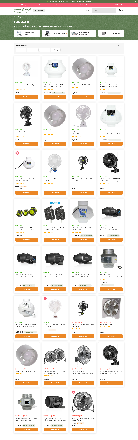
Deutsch (119, 5)
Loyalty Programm (78, 1)
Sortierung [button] (55, 50)
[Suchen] (114, 10)
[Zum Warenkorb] (123, 10)
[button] (69, 50)
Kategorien (40, 10)
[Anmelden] (120, 11)
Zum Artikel (27, 97)
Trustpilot (87, 10)
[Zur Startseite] (22, 10)
